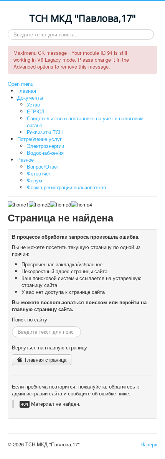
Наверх (148, 444)
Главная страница (44, 359)
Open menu (20, 83)
